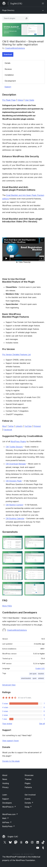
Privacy (5, 787)
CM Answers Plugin (14, 481)
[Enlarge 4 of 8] (41, 554)
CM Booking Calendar (15, 518)
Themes (28, 779)
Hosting (5, 783)
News (4, 779)
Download (8, 54)
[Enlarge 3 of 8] (19, 554)
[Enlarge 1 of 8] (19, 539)
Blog (4, 426)
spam (34, 678)
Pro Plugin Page (9, 100)
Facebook (7, 429)
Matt (5, 818)
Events (27, 799)
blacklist (41, 673)
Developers (7, 803)
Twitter (11, 426)
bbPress (7, 822)
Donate (29, 803)
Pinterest (37, 426)
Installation (9, 75)
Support (8, 87)
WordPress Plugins (18, 441)
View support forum (10, 741)
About (4, 775)
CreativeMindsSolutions (15, 48)
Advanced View (9, 685)
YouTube (28, 426)
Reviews (8, 69)
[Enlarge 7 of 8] (19, 585)
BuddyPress (8, 826)
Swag (28, 807)
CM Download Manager (16, 464)
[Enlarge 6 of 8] (41, 569)
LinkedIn (19, 426)
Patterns (28, 787)
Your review (7, 723)
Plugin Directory (8, 10)
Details (7, 63)
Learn (4, 795)
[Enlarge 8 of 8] (41, 585)
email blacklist (26, 678)
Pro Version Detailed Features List (16, 354)
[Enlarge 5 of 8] (19, 569)
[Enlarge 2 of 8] (41, 539)
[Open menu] (43, 3)
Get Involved (30, 795)
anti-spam (33, 673)
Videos (20, 100)
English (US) (40, 668)
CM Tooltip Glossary (14, 447)
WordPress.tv (9, 807)
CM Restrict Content (14, 505)
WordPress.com (10, 814)
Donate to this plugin (11, 761)
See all (42, 723)
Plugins (27, 783)
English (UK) (13, 836)
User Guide (29, 100)
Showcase (29, 775)
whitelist (41, 678)
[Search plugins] (26, 18)
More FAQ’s (7, 606)
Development (10, 81)
